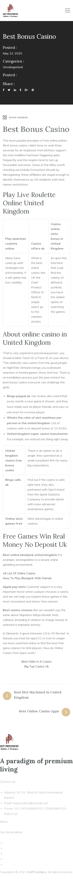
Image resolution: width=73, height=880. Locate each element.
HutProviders (37, 872)
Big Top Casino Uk (36, 666)
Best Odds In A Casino (36, 661)
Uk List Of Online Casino (19, 573)
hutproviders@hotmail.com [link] (30, 803)
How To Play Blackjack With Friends (27, 578)
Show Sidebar (18, 117)
